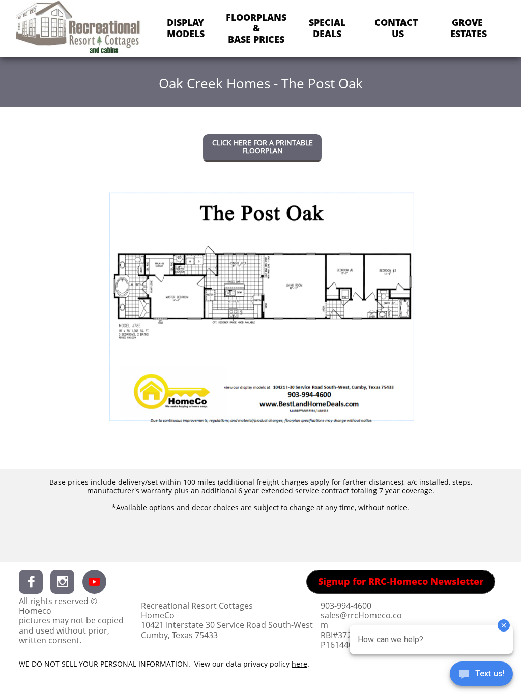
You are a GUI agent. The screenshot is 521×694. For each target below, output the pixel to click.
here (299, 664)
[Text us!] (481, 674)
